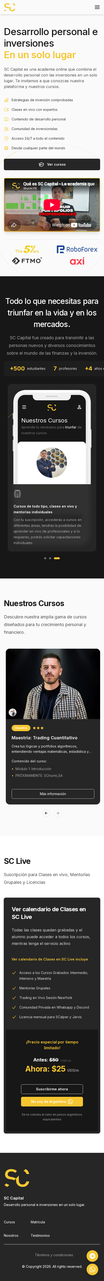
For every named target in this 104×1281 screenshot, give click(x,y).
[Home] (9, 7)
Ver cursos (56, 164)
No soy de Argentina (48, 1101)
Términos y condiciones (54, 1255)
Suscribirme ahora (52, 1089)
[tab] (52, 468)
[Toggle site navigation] (97, 7)
